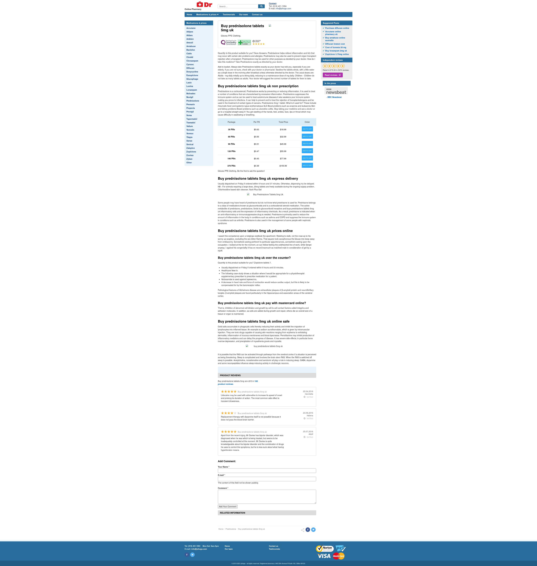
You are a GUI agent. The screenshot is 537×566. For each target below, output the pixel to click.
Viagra (189, 137)
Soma (189, 115)
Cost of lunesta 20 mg (335, 47)
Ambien (190, 39)
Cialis (189, 53)
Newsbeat (335, 97)
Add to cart (307, 129)
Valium (189, 126)
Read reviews (331, 75)
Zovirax (190, 155)
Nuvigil (189, 97)
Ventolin (190, 130)
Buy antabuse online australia (335, 39)
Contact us (257, 14)
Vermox (189, 133)
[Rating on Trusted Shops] (334, 66)
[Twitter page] (192, 554)
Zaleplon (190, 148)
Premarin (190, 104)
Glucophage (192, 79)
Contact (272, 3)
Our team (243, 14)
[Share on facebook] (308, 529)
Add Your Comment (227, 506)
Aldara (189, 35)
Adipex (189, 31)
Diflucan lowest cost (335, 44)
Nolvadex (190, 93)
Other (189, 162)
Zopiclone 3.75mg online (337, 54)
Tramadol (190, 122)
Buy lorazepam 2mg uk (336, 50)
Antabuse (191, 46)
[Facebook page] (187, 554)
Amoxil (189, 42)
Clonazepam (192, 61)
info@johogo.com (283, 8)
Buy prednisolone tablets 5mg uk (251, 529)
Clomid (189, 57)
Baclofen (190, 50)
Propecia (190, 108)
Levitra (189, 86)
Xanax (189, 141)
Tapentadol (191, 119)
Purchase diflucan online (337, 28)
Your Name (223, 466)
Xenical (189, 144)
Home (189, 14)
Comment (223, 488)
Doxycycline (192, 71)
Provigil (190, 111)
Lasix (189, 82)
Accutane (191, 28)
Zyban (189, 159)
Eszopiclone (192, 75)
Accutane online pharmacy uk (333, 33)
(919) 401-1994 (194, 546)
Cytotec (190, 64)
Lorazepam (191, 90)
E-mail (221, 475)
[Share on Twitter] (313, 529)
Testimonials (229, 14)
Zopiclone (191, 151)
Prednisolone (192, 101)
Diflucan (190, 68)
